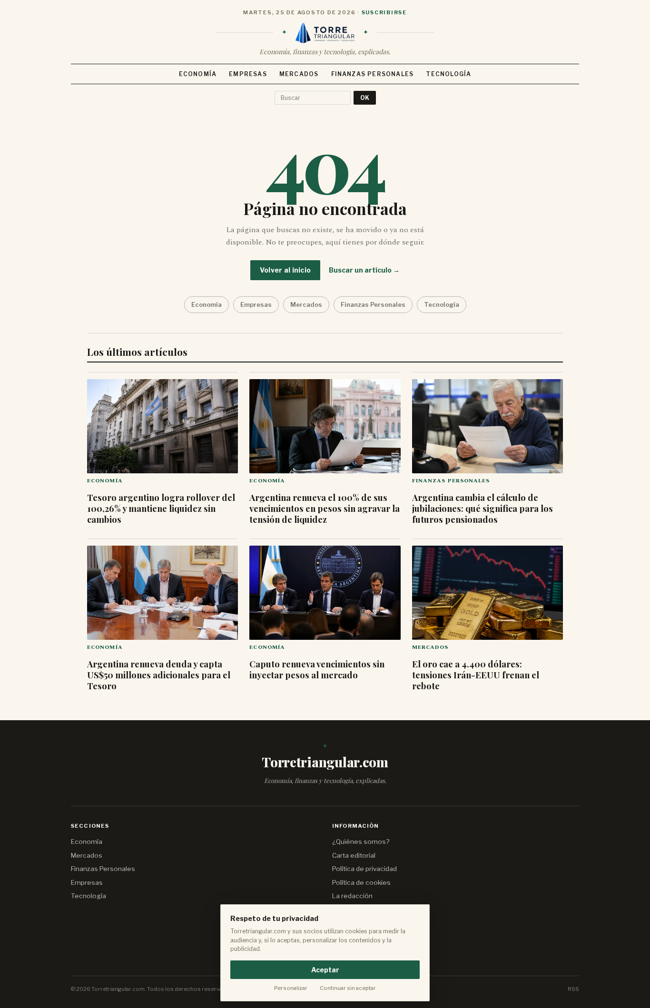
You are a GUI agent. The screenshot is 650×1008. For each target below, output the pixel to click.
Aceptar (325, 970)
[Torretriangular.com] (325, 32)
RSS (573, 989)
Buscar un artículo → (364, 270)
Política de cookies (361, 882)
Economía (198, 74)
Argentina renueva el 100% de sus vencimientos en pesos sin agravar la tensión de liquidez (324, 508)
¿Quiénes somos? (360, 841)
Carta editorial (353, 855)
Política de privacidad (364, 868)
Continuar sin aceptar (348, 988)
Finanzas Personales (372, 74)
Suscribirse (384, 12)
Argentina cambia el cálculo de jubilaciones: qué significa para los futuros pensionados (482, 508)
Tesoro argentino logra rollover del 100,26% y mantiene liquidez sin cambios (161, 508)
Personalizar (290, 988)
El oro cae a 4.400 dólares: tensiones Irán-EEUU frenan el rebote (475, 675)
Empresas (248, 74)
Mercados (299, 74)
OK (364, 97)
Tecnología (448, 74)
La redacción (352, 896)
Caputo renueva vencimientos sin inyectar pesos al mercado (316, 669)
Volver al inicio (285, 270)
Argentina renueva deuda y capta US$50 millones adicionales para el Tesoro (158, 675)
